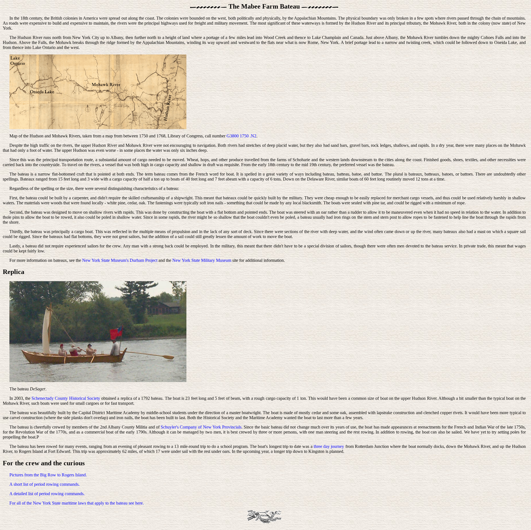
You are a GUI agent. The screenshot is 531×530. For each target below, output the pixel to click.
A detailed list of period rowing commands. (47, 493)
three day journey (329, 446)
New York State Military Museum (201, 260)
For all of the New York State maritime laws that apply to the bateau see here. (76, 503)
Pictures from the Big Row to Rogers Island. (48, 474)
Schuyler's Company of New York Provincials (201, 427)
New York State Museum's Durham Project (119, 260)
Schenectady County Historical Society (66, 398)
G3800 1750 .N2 (241, 136)
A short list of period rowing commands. (44, 484)
